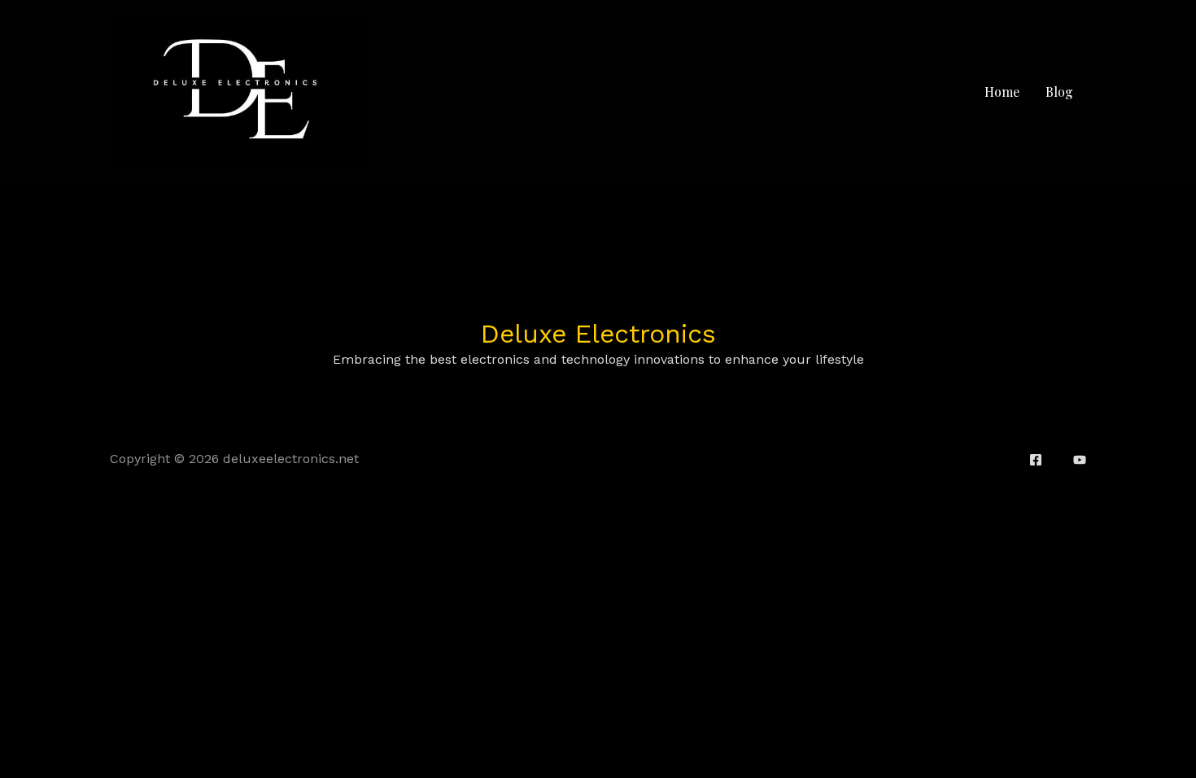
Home (1001, 91)
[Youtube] (1079, 459)
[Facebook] (1035, 459)
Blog (1059, 91)
